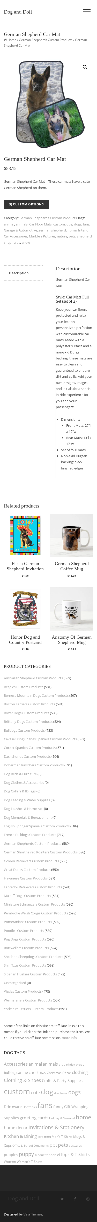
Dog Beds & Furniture (20, 774)
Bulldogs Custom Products (24, 730)
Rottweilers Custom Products (26, 947)
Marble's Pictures (42, 236)
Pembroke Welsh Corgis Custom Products (36, 913)
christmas (37, 1072)
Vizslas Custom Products (23, 991)
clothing (80, 1072)
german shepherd (52, 230)
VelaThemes (33, 1214)
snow (26, 242)
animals (22, 224)
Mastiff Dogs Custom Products (27, 895)
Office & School (22, 1145)
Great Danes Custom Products (27, 869)
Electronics (30, 1107)
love (40, 1137)
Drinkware (13, 1106)
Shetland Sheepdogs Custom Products (33, 956)
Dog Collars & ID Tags (20, 791)
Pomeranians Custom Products (28, 921)
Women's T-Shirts (29, 1162)
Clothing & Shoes (22, 1080)
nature (62, 236)
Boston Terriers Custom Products (29, 704)
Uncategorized (15, 982)
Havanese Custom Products (25, 878)
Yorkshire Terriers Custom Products (31, 1008)
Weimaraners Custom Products (28, 1000)
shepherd (84, 236)
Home (12, 40)
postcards (75, 1145)
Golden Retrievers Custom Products (31, 861)
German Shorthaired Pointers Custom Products (40, 852)
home (72, 230)
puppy (26, 1154)
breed (80, 1064)
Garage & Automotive (20, 230)
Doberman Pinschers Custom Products (34, 765)
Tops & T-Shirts (75, 1154)
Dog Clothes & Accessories (24, 782)
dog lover (61, 1093)
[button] (85, 67)
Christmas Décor (59, 1073)
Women (10, 1161)
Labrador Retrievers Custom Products (33, 887)
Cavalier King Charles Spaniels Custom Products (40, 739)
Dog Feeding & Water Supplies (27, 800)
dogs (77, 224)
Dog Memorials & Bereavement (28, 817)
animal (9, 224)
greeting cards (34, 1118)
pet (53, 1144)
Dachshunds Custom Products (27, 756)
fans (86, 224)
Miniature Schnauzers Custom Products (34, 904)
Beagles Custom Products (23, 687)
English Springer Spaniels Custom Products (37, 826)
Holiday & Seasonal (62, 1118)
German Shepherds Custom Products (45, 40)
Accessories (16, 1064)
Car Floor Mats (40, 224)
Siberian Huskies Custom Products (30, 974)
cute (35, 1092)
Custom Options (28, 204)
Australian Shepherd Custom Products (33, 678)
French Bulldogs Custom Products (30, 834)
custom (59, 224)
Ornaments (41, 1145)
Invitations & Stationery (56, 1127)
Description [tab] (19, 273)
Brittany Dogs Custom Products (28, 721)
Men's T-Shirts (62, 1136)
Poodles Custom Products (24, 930)
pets (72, 236)
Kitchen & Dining (20, 1136)
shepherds (12, 242)
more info (69, 1037)
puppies (11, 1154)
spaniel (54, 1154)
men (47, 1136)
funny (58, 1106)
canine (22, 1072)
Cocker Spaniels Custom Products (30, 747)
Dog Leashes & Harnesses (23, 808)
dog (69, 224)
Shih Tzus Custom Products (25, 965)
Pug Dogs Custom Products (25, 939)
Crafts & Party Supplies (62, 1080)
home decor (16, 1128)
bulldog (10, 1072)
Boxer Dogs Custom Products (26, 713)
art (61, 1064)
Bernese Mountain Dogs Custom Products (36, 695)
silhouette (41, 1155)
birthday (69, 1064)
